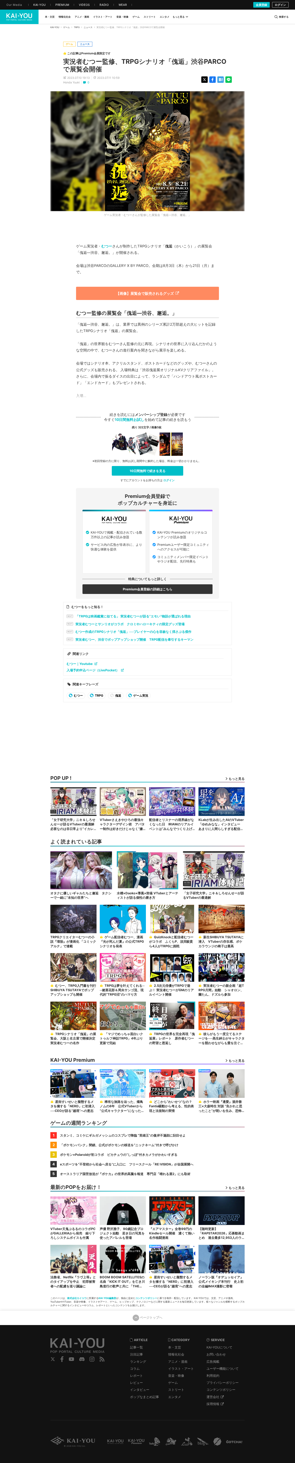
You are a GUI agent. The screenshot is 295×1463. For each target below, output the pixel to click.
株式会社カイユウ (76, 1298)
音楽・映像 (176, 1376)
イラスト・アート (181, 1369)
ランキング (138, 1362)
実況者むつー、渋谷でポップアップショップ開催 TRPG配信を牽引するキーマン (134, 639)
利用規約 (212, 1376)
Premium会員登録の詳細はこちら (147, 589)
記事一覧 (136, 1347)
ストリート (176, 1390)
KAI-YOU (54, 27)
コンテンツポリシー (146, 1298)
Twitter (52, 1359)
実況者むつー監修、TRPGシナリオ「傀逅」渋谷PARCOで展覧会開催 (144, 65)
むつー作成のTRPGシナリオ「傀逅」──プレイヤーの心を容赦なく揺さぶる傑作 (133, 632)
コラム (135, 1369)
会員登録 (261, 4)
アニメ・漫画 (177, 1362)
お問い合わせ (216, 1354)
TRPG (77, 27)
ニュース (88, 27)
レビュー (136, 1383)
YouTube (71, 1359)
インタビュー (139, 1390)
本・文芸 (174, 1347)
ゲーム (66, 27)
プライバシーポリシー (222, 1383)
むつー (106, 246)
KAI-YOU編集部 (107, 1298)
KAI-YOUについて (219, 1347)
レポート (136, 1376)
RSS (102, 1359)
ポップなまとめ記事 (144, 1397)
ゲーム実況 (140, 695)
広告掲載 (212, 1362)
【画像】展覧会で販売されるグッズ (145, 293)
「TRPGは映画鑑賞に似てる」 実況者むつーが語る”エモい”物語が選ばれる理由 (133, 616)
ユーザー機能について (222, 1369)
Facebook (62, 1359)
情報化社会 (176, 1354)
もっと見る (179, 16)
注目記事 (136, 1354)
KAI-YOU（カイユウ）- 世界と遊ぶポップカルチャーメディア (19, 17)
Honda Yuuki (71, 82)
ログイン (280, 4)
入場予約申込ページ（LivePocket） (93, 670)
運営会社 (212, 1397)
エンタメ (174, 1397)
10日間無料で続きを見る (148, 471)
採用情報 (212, 1404)
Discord (81, 1359)
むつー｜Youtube (80, 664)
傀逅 (118, 695)
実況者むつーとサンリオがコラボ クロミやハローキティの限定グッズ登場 (130, 624)
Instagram (92, 1359)
